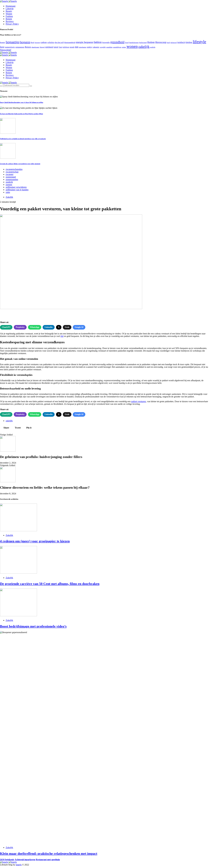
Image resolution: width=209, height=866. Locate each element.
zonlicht (152, 47)
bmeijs (19, 864)
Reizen (9, 19)
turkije (89, 47)
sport (56, 47)
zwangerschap (12, 172)
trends (72, 47)
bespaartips (12, 42)
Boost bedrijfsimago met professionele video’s (33, 626)
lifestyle (199, 41)
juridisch (181, 42)
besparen (25, 42)
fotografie (106, 42)
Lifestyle (10, 8)
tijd (62, 336)
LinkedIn (49, 327)
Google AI (79, 327)
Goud (127, 42)
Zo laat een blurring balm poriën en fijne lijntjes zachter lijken (21, 114)
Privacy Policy (12, 24)
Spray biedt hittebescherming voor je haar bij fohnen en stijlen (21, 102)
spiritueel (49, 47)
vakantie (96, 47)
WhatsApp (34, 327)
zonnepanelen (12, 179)
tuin (76, 47)
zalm (8, 192)
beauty (2, 42)
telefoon (66, 47)
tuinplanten (82, 47)
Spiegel (42, 47)
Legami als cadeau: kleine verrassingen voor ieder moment (20, 163)
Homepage (10, 6)
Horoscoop (160, 42)
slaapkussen (35, 47)
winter (124, 47)
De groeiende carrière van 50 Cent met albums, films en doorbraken (49, 584)
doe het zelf (59, 42)
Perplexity (20, 327)
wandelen (109, 47)
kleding (189, 42)
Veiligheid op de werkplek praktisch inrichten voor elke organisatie (23, 139)
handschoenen (134, 42)
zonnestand (11, 177)
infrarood (173, 42)
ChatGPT (6, 327)
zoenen (9, 184)
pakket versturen (138, 401)
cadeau (44, 42)
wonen (132, 46)
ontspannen (19, 47)
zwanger (9, 174)
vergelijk (103, 47)
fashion (98, 42)
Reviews (10, 21)
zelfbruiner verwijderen (16, 187)
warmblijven (117, 47)
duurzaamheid (69, 42)
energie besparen (84, 42)
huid (168, 42)
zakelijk (143, 46)
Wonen (9, 13)
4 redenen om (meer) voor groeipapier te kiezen (35, 541)
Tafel (60, 47)
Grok (67, 327)
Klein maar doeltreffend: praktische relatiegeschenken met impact (48, 853)
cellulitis (50, 42)
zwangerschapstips (14, 169)
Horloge (151, 42)
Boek (32, 42)
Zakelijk (9, 197)
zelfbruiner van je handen (17, 189)
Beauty (9, 11)
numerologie (10, 47)
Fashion (9, 16)
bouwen (37, 42)
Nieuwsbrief (5, 50)
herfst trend (143, 42)
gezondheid (117, 42)
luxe (2, 47)
